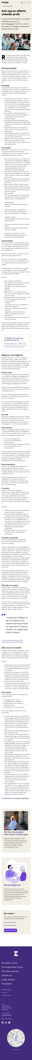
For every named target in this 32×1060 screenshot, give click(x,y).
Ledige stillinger (8, 979)
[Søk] (25, 2)
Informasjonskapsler (6, 995)
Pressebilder (7, 983)
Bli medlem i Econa (10, 963)
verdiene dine (15, 272)
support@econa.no (7, 1015)
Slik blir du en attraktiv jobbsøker (16, 798)
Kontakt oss (7, 975)
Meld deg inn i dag (10, 930)
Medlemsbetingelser (6, 989)
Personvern (4, 992)
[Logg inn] (29, 2)
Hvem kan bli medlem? (10, 922)
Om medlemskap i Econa (12, 967)
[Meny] (22, 2)
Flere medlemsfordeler (10, 925)
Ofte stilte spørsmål (10, 971)
